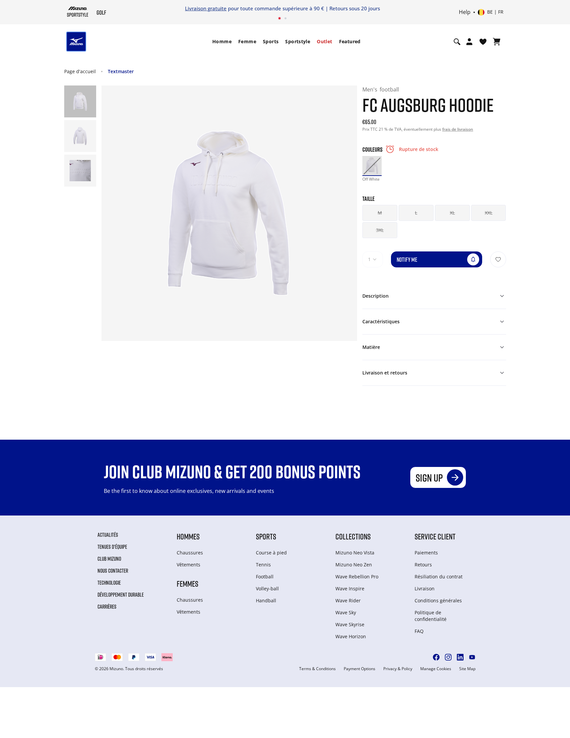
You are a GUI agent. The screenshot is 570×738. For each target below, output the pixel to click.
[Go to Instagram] (448, 657)
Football (265, 576)
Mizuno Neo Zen (353, 564)
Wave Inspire (349, 588)
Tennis (263, 564)
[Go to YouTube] (472, 657)
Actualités (107, 534)
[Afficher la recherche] (457, 41)
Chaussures (190, 552)
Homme (222, 41)
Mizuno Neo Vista (354, 552)
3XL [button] (380, 230)
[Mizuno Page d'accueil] (78, 11)
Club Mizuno (109, 558)
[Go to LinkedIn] (460, 657)
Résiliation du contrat (439, 576)
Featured (350, 41)
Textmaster (121, 71)
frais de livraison (457, 129)
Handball (266, 600)
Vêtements (188, 564)
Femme (247, 41)
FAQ (419, 631)
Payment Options (359, 668)
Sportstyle (297, 41)
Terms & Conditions (317, 668)
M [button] (380, 213)
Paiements (426, 552)
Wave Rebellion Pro (356, 576)
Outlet (324, 41)
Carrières (106, 606)
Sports (271, 41)
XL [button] (452, 213)
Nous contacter (112, 570)
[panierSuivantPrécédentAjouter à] (498, 259)
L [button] (416, 213)
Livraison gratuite (206, 8)
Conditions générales (438, 600)
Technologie (109, 582)
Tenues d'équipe (112, 546)
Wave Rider (348, 600)
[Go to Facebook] (436, 657)
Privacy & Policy (397, 668)
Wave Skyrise (349, 624)
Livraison (425, 588)
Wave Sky (345, 612)
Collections (353, 536)
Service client (435, 536)
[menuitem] (222, 41)
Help (465, 12)
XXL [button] (488, 213)
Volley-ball (267, 588)
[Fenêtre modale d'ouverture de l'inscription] (469, 41)
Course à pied (271, 552)
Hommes (188, 536)
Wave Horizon (350, 636)
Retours (423, 564)
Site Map (467, 668)
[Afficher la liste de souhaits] (483, 41)
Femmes (187, 583)
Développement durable (120, 594)
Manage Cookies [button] (435, 668)
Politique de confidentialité (431, 615)
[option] (372, 165)
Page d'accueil (80, 71)
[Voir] (496, 41)
